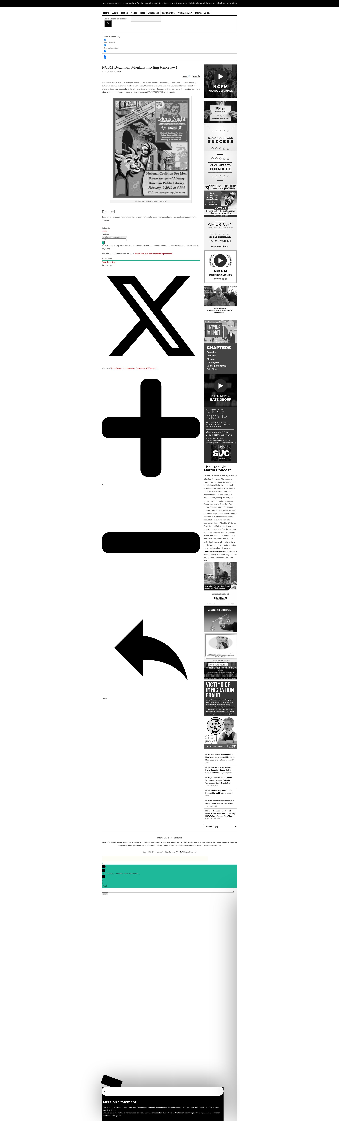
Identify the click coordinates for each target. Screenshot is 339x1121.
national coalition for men (131, 217)
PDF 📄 (186, 76)
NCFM (119, 72)
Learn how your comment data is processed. (154, 254)
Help (142, 13)
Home (106, 13)
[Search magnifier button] (108, 23)
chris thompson (113, 217)
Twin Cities (212, 369)
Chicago (211, 359)
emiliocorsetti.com (213, 529)
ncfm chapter (167, 217)
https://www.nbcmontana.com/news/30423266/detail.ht (134, 368)
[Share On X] (151, 364)
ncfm (145, 217)
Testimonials (168, 13)
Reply (105, 886)
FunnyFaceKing (108, 262)
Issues (124, 13)
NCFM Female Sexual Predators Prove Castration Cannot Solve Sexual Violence (218, 770)
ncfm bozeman (154, 217)
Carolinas (211, 356)
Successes (153, 13)
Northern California (216, 366)
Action (134, 13)
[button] (112, 1082)
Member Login (202, 13)
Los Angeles (213, 362)
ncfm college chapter (182, 217)
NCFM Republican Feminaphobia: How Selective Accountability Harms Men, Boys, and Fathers (220, 757)
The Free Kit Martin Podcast (217, 468)
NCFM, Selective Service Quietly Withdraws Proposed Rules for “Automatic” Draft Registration (218, 780)
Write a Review (185, 13)
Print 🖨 (196, 76)
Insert (105, 894)
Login (104, 231)
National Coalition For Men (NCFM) (168, 852)
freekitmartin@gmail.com (214, 551)
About (115, 13)
